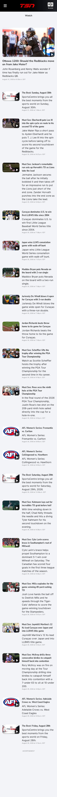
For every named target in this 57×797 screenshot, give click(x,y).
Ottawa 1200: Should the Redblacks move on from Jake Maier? (28, 62)
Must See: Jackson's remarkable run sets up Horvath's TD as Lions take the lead (38, 167)
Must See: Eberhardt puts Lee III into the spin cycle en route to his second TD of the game (38, 123)
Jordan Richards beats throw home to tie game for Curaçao (36, 325)
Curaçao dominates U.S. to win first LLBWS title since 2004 (36, 213)
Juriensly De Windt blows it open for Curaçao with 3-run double (38, 298)
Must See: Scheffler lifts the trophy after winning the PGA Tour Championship (36, 353)
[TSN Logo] (27, 6)
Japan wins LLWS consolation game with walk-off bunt (36, 244)
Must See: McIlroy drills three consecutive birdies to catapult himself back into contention (36, 658)
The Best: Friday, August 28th (36, 725)
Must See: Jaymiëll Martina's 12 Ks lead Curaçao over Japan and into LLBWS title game (37, 628)
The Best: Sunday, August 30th (36, 92)
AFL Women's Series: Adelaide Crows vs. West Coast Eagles (37, 700)
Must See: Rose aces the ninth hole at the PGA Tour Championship (36, 390)
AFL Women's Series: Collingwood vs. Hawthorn (35, 453)
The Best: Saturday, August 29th (37, 475)
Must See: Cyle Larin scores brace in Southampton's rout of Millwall (36, 543)
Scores (50, 8)
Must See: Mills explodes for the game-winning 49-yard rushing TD (37, 587)
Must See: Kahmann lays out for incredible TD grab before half (37, 503)
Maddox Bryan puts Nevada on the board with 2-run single (36, 271)
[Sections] (5, 6)
